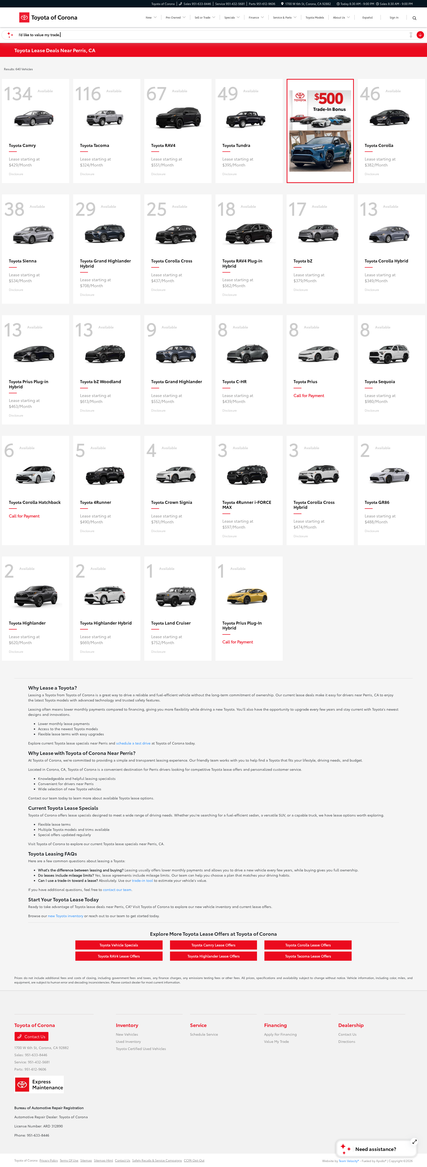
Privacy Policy (49, 1160)
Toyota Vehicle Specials (119, 944)
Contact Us (34, 1036)
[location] (282, 3)
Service (198, 1024)
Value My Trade (276, 1041)
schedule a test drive (133, 743)
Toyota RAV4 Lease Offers (119, 956)
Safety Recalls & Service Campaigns (157, 1160)
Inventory (127, 1024)
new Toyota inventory (65, 915)
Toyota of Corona (26, 1160)
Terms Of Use (69, 1160)
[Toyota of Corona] (56, 16)
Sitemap (86, 1160)
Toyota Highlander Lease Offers (214, 956)
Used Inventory (128, 1041)
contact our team (117, 889)
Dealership (351, 1024)
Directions (346, 1041)
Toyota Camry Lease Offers (213, 944)
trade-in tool (142, 880)
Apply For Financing (280, 1034)
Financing (275, 1024)
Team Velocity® (349, 1161)
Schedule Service (204, 1034)
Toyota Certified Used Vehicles (141, 1048)
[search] (414, 18)
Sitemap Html (103, 1160)
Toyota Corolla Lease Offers (308, 944)
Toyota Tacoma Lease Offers (308, 956)
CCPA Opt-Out (194, 1160)
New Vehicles (127, 1034)
